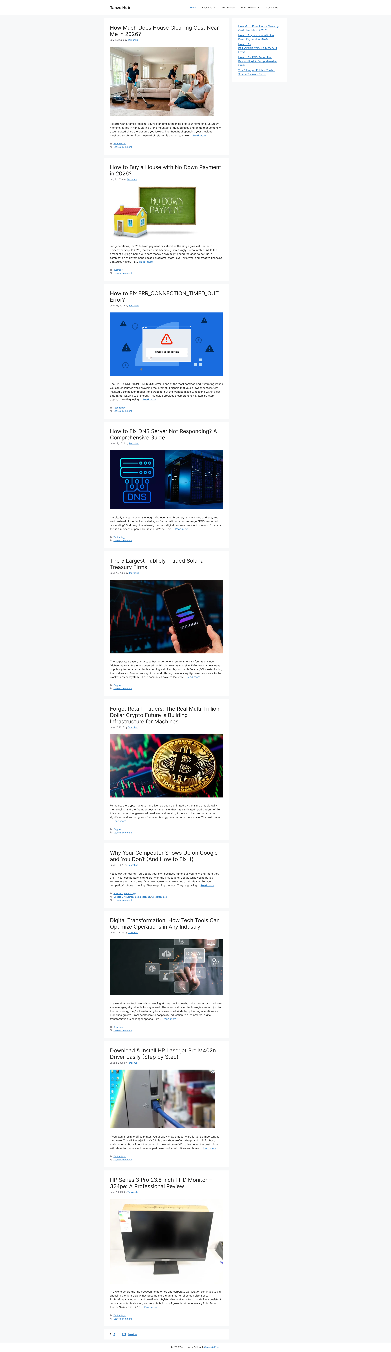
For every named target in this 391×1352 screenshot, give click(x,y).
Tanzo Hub (120, 7)
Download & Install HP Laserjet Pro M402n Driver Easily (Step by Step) (163, 1053)
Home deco (119, 143)
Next (132, 1334)
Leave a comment (122, 147)
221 (124, 1334)
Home (193, 7)
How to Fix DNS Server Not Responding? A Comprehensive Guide (163, 434)
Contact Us (272, 7)
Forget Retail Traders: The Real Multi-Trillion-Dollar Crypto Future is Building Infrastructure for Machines (166, 715)
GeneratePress (212, 1347)
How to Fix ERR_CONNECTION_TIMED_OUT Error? (257, 48)
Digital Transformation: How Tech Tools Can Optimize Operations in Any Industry (165, 923)
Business (207, 7)
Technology (228, 7)
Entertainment (248, 7)
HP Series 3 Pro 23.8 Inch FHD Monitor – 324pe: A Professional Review (161, 1183)
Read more (199, 135)
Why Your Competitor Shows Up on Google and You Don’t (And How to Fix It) (164, 855)
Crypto (117, 685)
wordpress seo (159, 896)
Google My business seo (126, 896)
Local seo (145, 896)
